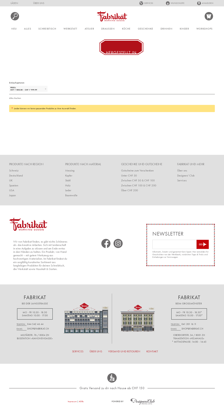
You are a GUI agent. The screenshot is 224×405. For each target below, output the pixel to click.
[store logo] (112, 16)
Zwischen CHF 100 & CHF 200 (138, 185)
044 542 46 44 (35, 324)
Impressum (72, 401)
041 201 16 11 (188, 324)
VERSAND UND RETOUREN (124, 351)
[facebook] (105, 243)
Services (182, 180)
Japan (12, 195)
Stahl (68, 180)
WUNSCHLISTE (177, 3)
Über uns (182, 170)
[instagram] (118, 243)
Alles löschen (15, 98)
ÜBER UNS (38, 3)
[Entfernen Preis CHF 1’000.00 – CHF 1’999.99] (46, 89)
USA (11, 190)
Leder (68, 190)
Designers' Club (186, 175)
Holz (68, 185)
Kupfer (68, 175)
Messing (70, 170)
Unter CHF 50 (129, 175)
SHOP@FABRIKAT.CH (38, 328)
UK (11, 180)
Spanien (13, 185)
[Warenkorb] (209, 16)
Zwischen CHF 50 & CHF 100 (138, 180)
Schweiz (13, 170)
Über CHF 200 (129, 190)
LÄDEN (14, 3)
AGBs (81, 401)
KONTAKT (152, 351)
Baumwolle (71, 195)
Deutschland (16, 175)
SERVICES (148, 3)
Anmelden (207, 3)
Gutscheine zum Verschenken (137, 170)
